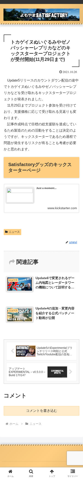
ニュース (14, 231)
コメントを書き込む (41, 411)
